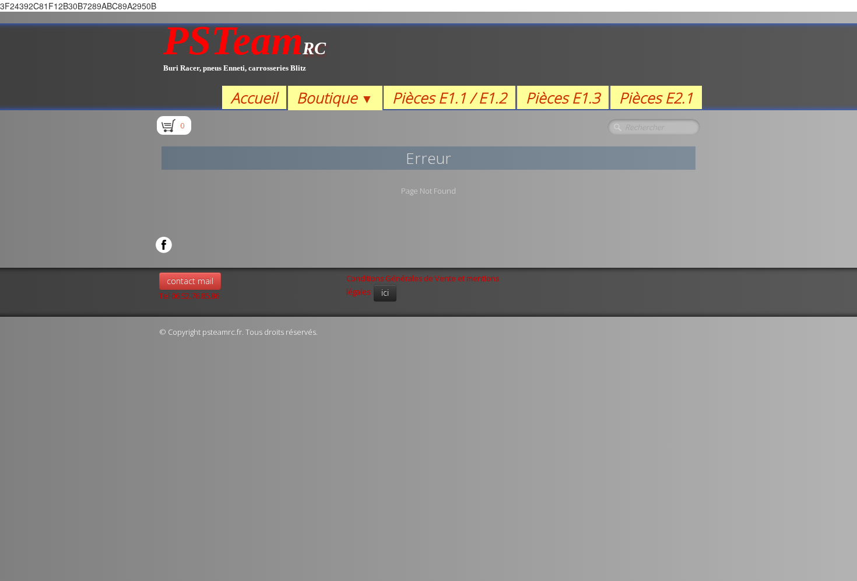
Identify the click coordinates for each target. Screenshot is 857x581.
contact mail (190, 280)
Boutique (335, 97)
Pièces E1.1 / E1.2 (449, 97)
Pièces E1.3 (563, 97)
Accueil (254, 97)
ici (385, 292)
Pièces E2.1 (656, 97)
